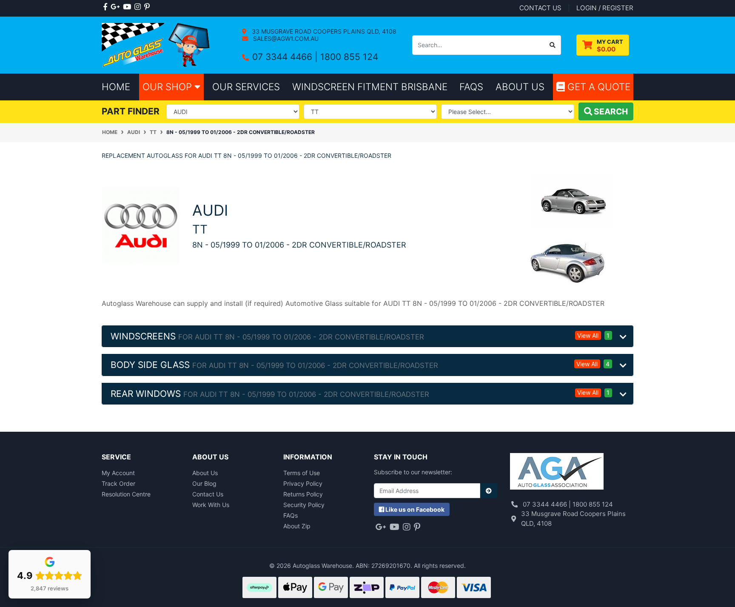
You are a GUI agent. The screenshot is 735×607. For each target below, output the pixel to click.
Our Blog (204, 483)
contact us (540, 8)
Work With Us (210, 504)
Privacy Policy (302, 483)
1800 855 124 (349, 56)
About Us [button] (520, 86)
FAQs (290, 515)
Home (116, 86)
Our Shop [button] (168, 86)
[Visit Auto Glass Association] (557, 472)
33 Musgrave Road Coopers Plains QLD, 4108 (323, 31)
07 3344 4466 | (286, 56)
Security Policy (304, 504)
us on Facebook (414, 509)
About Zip (297, 526)
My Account (118, 472)
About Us (205, 472)
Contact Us (207, 494)
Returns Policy (303, 494)
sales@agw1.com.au (285, 38)
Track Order (118, 483)
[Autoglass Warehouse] (157, 44)
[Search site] (552, 45)
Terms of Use (301, 472)
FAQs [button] (471, 86)
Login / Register (604, 8)
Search (610, 111)
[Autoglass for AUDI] (140, 224)
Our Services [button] (246, 86)
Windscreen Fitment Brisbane (369, 86)
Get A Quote (597, 86)
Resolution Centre (126, 494)
